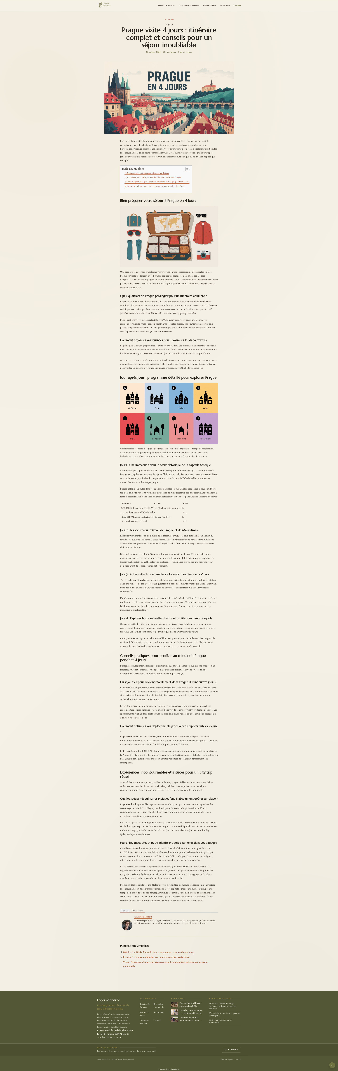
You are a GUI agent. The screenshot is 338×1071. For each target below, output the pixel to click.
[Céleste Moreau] (127, 925)
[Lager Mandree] (104, 5)
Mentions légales (226, 1059)
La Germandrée (105, 1030)
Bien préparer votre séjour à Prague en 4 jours (147, 172)
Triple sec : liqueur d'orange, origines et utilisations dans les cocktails (222, 1006)
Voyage (169, 24)
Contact (237, 5)
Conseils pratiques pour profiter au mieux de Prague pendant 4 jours (157, 181)
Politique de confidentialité (169, 1069)
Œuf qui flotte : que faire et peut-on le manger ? (224, 1014)
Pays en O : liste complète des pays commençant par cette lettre (156, 957)
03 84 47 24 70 (114, 1037)
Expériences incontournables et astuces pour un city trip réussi (155, 186)
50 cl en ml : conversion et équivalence (220, 1021)
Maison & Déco (209, 5)
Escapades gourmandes (189, 5)
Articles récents (138, 911)
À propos (124, 911)
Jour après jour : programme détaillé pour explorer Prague (153, 177)
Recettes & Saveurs (166, 5)
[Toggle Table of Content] (186, 169)
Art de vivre (225, 5)
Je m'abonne (231, 1049)
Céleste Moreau (143, 917)
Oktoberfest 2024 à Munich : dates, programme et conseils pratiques (158, 952)
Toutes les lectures (144, 1022)
